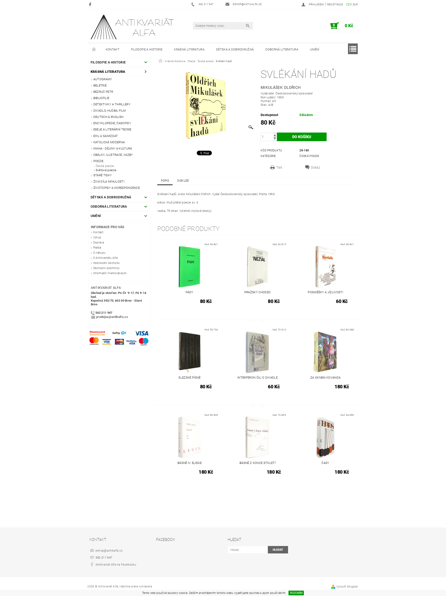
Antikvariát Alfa (106, 288)
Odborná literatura (281, 49)
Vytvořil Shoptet (347, 586)
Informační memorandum (110, 273)
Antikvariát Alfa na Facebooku (115, 564)
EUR (355, 4)
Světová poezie (106, 170)
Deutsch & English (108, 117)
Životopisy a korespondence (116, 188)
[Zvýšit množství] (275, 135)
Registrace (335, 4)
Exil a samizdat (105, 136)
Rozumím (296, 593)
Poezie (98, 161)
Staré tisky (102, 175)
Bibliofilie (101, 98)
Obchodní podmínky (106, 268)
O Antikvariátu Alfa (105, 258)
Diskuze (183, 180)
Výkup (97, 237)
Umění (314, 49)
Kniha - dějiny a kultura (112, 148)
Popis (165, 180)
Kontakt (112, 49)
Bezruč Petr (103, 91)
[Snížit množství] (275, 139)
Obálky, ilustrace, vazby (113, 154)
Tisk (279, 167)
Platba (97, 247)
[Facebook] (90, 4)
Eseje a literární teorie (112, 129)
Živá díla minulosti (108, 181)
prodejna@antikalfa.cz (112, 317)
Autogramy (102, 79)
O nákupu (99, 252)
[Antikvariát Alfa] (133, 27)
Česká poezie (105, 166)
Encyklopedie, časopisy (112, 123)
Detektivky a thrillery (112, 104)
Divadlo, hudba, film (109, 110)
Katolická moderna (109, 142)
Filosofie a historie (146, 49)
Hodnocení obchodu (106, 263)
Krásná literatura (189, 49)
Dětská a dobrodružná (235, 49)
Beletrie (100, 85)
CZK (349, 4)
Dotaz (315, 167)
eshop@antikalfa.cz (109, 550)
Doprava (98, 242)
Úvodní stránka (94, 49)
